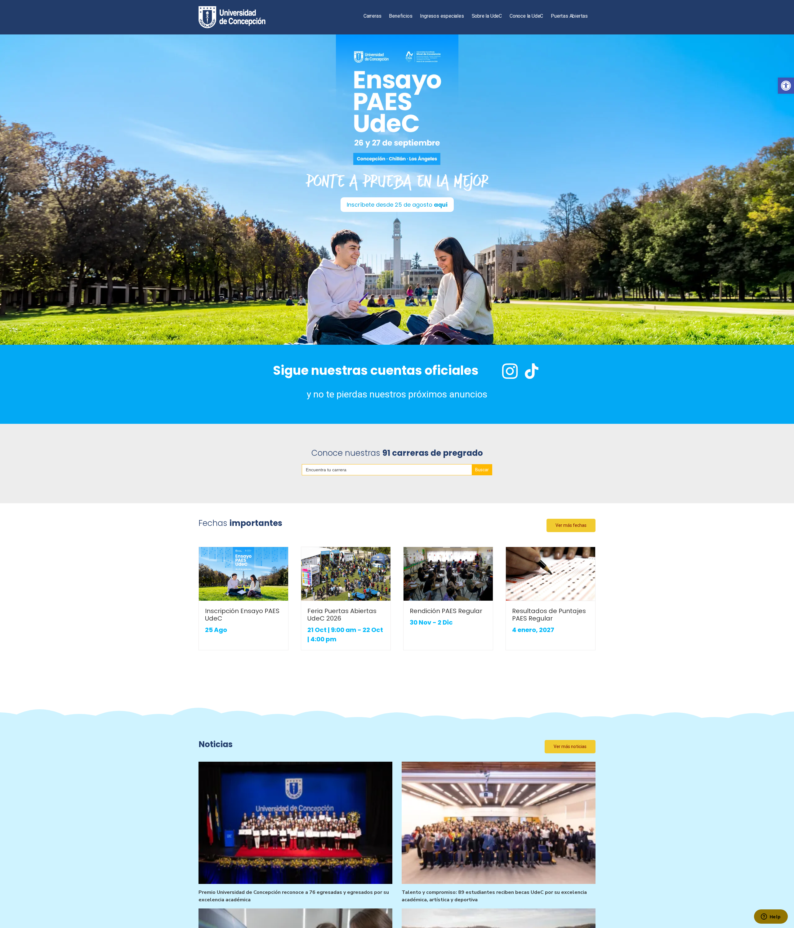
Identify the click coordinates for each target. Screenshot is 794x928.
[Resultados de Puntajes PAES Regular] (550, 574)
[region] (397, 189)
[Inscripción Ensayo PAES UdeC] (243, 574)
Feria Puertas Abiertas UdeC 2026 (342, 615)
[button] (786, 86)
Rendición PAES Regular (446, 611)
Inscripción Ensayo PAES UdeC (242, 615)
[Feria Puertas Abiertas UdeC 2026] (345, 574)
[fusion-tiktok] (531, 371)
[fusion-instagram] (510, 371)
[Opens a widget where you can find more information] (771, 917)
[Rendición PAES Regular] (448, 574)
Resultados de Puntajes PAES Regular (549, 615)
